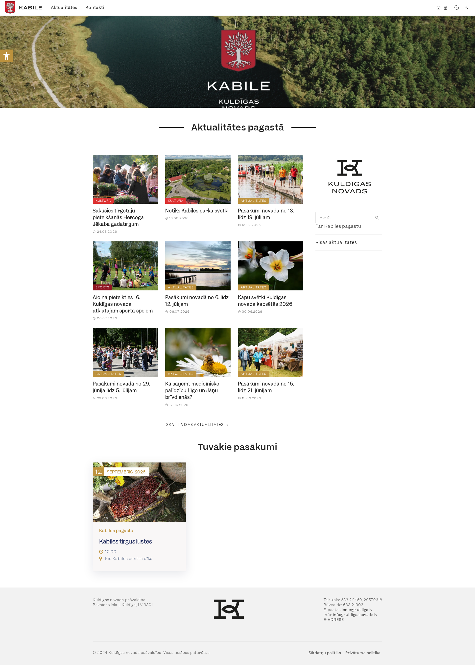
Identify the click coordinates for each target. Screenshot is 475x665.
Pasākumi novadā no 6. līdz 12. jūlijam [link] (197, 300)
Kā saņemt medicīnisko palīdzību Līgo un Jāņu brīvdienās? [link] (192, 390)
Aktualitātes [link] (64, 7)
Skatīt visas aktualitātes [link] (195, 424)
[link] (6, 56)
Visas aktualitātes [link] (336, 242)
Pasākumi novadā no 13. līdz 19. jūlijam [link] (266, 214)
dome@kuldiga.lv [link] (356, 609)
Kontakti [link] (95, 7)
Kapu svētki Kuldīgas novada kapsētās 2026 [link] (265, 300)
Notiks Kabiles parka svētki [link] (197, 211)
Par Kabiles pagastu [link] (338, 226)
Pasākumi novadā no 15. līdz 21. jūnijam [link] (266, 387)
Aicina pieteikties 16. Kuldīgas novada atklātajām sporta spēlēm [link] (123, 304)
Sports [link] (102, 287)
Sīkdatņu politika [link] (325, 652)
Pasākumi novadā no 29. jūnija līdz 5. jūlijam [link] (121, 387)
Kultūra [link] (103, 201)
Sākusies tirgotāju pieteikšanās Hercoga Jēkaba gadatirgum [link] (118, 217)
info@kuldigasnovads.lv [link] (355, 614)
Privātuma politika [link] (363, 652)
